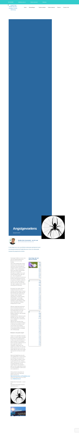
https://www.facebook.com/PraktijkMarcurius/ (20, 376)
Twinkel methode (42, 7)
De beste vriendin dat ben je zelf (40, 315)
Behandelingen (32, 7)
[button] (73, 7)
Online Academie (51, 7)
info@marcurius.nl (17, 378)
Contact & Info (66, 7)
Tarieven (59, 7)
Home (25, 7)
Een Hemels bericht (40, 264)
